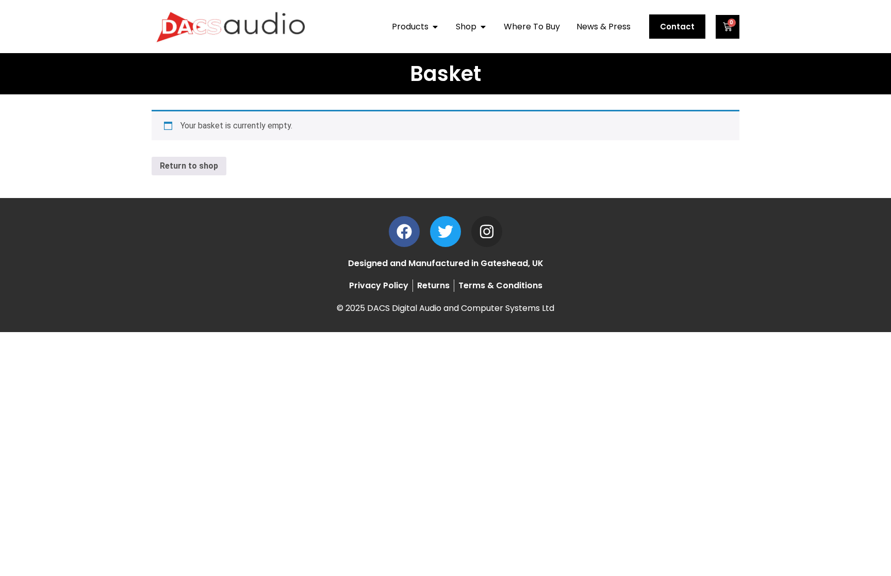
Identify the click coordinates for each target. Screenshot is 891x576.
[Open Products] (435, 27)
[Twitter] (445, 231)
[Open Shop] (483, 27)
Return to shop (189, 166)
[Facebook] (404, 231)
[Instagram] (486, 231)
